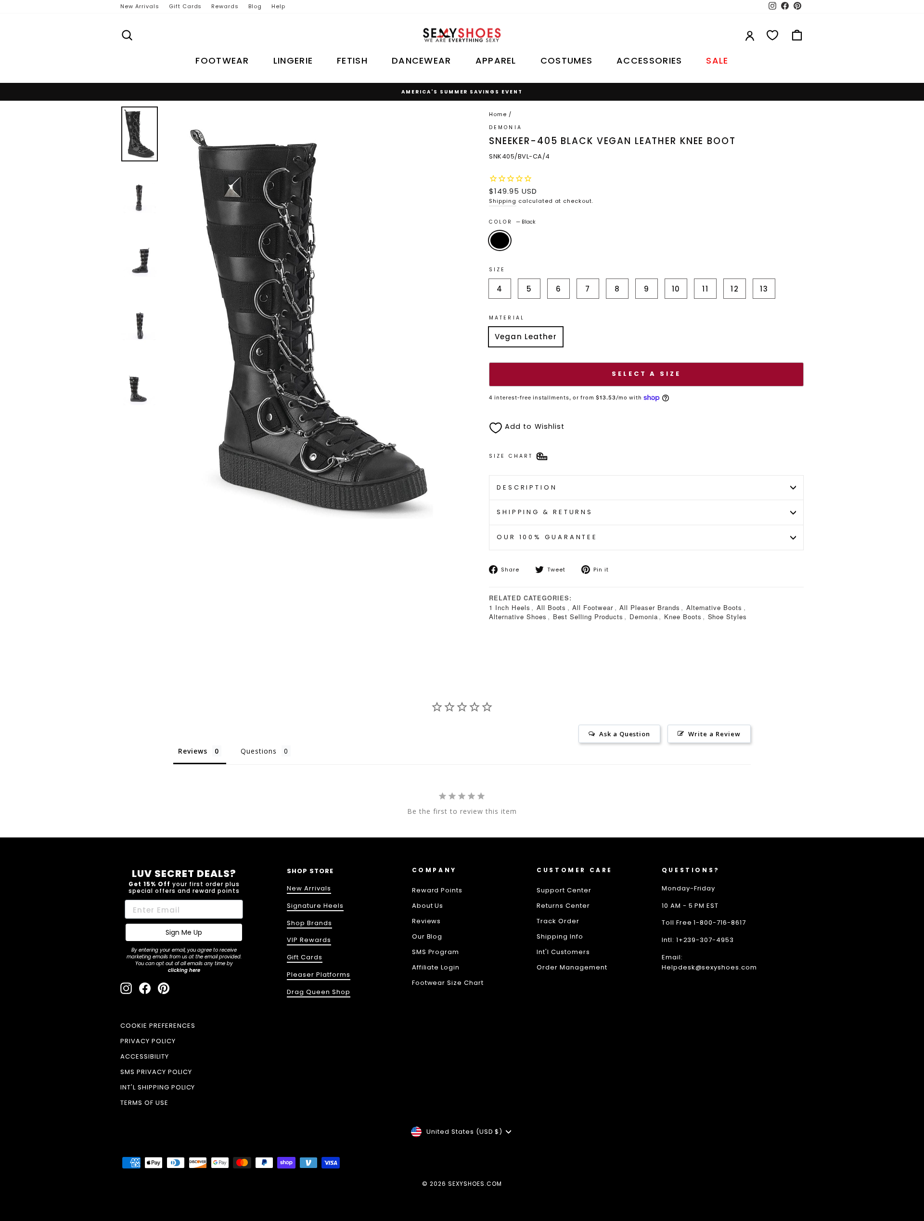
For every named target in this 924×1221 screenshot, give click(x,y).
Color (512, 222)
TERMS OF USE (144, 1102)
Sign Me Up (184, 932)
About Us (428, 905)
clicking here (184, 970)
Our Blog (427, 936)
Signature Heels (315, 905)
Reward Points (437, 890)
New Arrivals (139, 6)
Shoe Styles (727, 616)
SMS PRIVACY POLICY (156, 1071)
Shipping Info (560, 936)
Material (507, 317)
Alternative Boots (714, 607)
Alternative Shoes (518, 616)
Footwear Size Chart (448, 982)
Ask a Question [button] (625, 734)
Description (527, 487)
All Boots (551, 607)
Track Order (558, 921)
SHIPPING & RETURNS (545, 512)
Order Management (572, 967)
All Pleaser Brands (649, 607)
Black (500, 240)
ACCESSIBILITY (144, 1056)
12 (734, 289)
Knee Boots (683, 616)
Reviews (426, 921)
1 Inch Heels (509, 607)
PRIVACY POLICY (148, 1041)
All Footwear (592, 607)
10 (676, 289)
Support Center (564, 890)
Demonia (643, 616)
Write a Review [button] (714, 734)
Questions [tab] (259, 751)
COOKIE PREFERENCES (157, 1025)
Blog (255, 6)
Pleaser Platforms (318, 974)
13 (764, 289)
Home (498, 114)
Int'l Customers (563, 951)
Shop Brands (309, 923)
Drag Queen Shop (318, 991)
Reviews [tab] (192, 751)
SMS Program (436, 951)
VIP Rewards (309, 939)
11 (705, 289)
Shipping (502, 201)
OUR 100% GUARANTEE (547, 537)
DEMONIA (505, 127)
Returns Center (563, 905)
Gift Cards (185, 6)
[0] (772, 35)
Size (497, 269)
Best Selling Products (588, 616)
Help (278, 6)
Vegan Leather (526, 337)
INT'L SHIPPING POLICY (157, 1087)
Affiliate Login (436, 967)
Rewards (225, 6)
